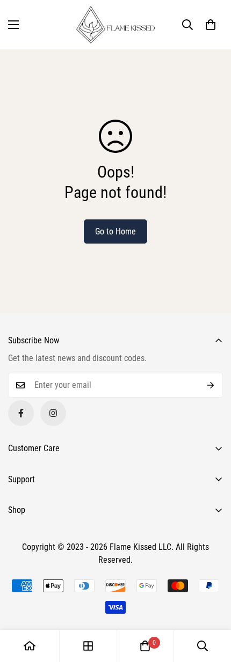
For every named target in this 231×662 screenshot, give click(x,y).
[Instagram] (53, 413)
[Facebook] (21, 413)
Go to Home (115, 231)
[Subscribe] (211, 385)
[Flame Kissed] (115, 24)
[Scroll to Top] (211, 605)
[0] (145, 646)
